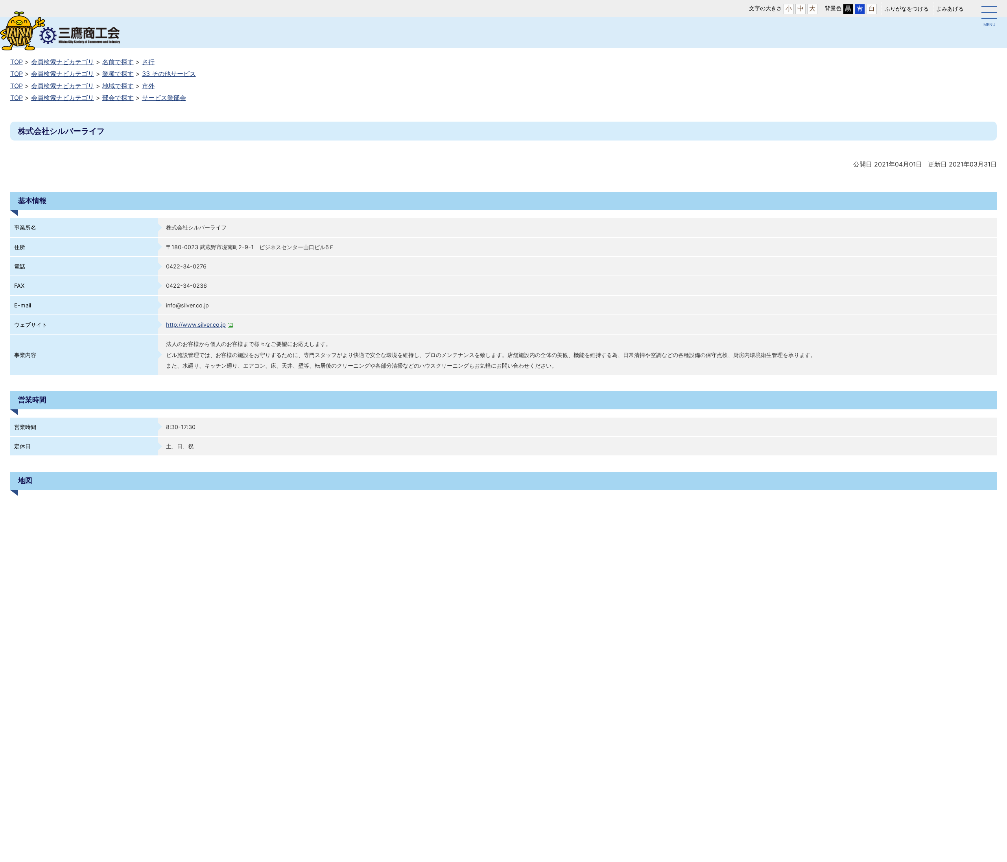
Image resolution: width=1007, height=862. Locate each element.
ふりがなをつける (907, 8)
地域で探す (118, 86)
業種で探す (118, 74)
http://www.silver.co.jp (196, 324)
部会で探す (118, 98)
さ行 (148, 62)
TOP (16, 62)
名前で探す (118, 62)
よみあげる (950, 8)
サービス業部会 (164, 98)
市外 (148, 86)
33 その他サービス (169, 74)
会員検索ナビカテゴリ (62, 62)
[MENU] (989, 14)
